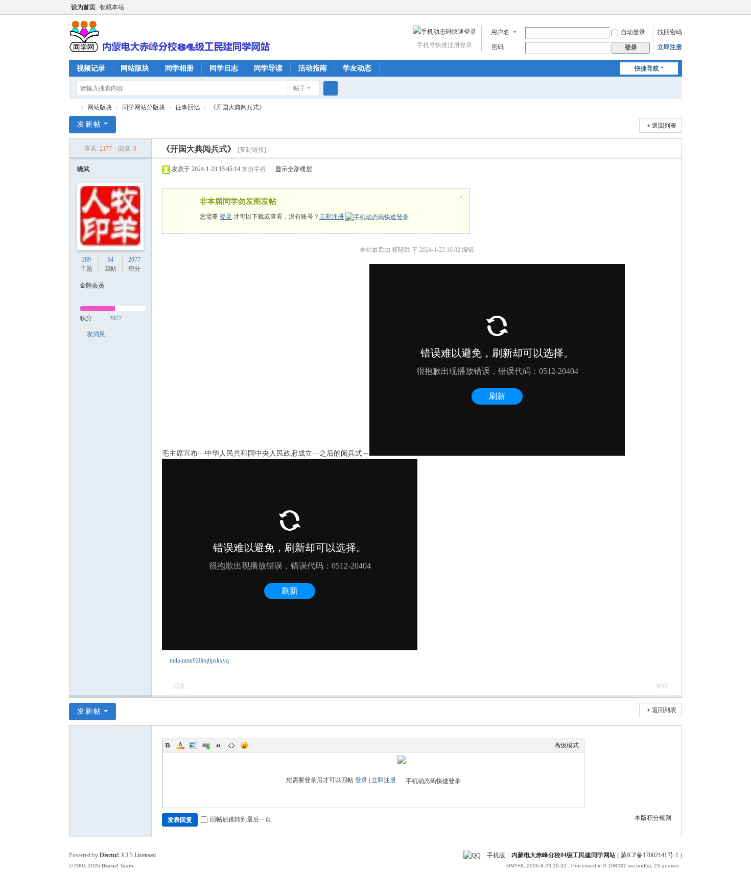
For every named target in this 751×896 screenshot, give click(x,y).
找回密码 (670, 32)
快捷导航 (647, 68)
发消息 (96, 334)
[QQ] (472, 855)
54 (110, 259)
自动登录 (633, 32)
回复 (179, 686)
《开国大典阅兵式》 (237, 107)
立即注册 (670, 47)
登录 (226, 216)
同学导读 (268, 68)
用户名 (500, 32)
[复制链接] (252, 149)
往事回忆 (187, 107)
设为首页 (83, 7)
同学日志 (223, 68)
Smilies (244, 745)
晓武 (83, 169)
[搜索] (330, 88)
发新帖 (89, 124)
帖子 (299, 88)
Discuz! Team (117, 865)
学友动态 (357, 68)
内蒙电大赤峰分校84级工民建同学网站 (73, 107)
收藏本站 (112, 7)
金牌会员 (92, 285)
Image (193, 745)
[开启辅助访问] (667, 7)
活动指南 (312, 68)
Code (231, 745)
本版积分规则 (653, 817)
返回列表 (664, 125)
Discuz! (109, 855)
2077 (134, 259)
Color (180, 745)
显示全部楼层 (293, 169)
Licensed (145, 855)
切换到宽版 (677, 11)
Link (206, 745)
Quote (219, 745)
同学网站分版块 (143, 107)
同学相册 (179, 68)
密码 (497, 47)
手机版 (496, 855)
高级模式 (566, 745)
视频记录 (91, 68)
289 (86, 259)
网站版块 (135, 68)
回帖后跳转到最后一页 (240, 819)
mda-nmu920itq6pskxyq (199, 660)
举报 (662, 686)
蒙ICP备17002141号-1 (649, 855)
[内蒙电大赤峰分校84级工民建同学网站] (169, 35)
